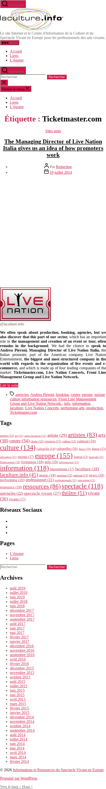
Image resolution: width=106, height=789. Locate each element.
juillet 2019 (18, 593)
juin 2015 (17, 690)
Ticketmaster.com (23, 412)
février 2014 (19, 761)
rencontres (86, 480)
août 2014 (17, 735)
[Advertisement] (53, 232)
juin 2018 (17, 606)
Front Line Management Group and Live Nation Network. (53, 401)
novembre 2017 (22, 615)
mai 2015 (17, 695)
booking (62, 395)
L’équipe (17, 60)
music (47, 475)
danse (99, 449)
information (81, 403)
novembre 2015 (22, 673)
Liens (14, 56)
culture (17, 447)
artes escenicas (35, 435)
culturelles (67, 449)
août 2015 (17, 681)
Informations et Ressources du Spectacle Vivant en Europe (58, 770)
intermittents (62, 469)
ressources (42, 486)
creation (52, 441)
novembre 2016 (22, 650)
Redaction (64, 167)
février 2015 (19, 708)
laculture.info (19, 474)
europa (26, 457)
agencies (22, 395)
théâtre (74, 493)
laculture (16, 408)
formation (32, 462)
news (96, 475)
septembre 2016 (22, 655)
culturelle (45, 449)
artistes (82, 434)
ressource (11, 487)
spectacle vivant (42, 493)
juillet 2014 (18, 739)
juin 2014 (17, 744)
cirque (37, 441)
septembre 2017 (22, 619)
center (75, 395)
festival (81, 457)
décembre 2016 (22, 646)
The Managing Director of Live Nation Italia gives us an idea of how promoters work (53, 148)
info (67, 403)
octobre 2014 (20, 726)
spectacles (11, 493)
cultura (69, 441)
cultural (86, 441)
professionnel (40, 480)
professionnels (66, 480)
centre (19, 440)
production (94, 408)
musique (64, 475)
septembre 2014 (22, 730)
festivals (96, 456)
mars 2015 (18, 704)
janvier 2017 (19, 641)
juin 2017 (17, 628)
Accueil (16, 51)
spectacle (82, 486)
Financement (10, 462)
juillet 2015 (18, 686)
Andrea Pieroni (42, 395)
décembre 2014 (22, 717)
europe (87, 395)
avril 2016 (18, 659)
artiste (57, 435)
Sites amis (53, 131)
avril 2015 (18, 699)
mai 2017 (17, 633)
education (8, 456)
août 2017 (17, 624)
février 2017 (19, 637)
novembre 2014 (22, 721)
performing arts (72, 408)
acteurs (7, 435)
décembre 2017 (22, 610)
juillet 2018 (18, 601)
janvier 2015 (19, 712)
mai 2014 (17, 748)
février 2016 (19, 664)
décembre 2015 (22, 668)
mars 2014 (18, 757)
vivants (17, 499)
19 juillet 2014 (61, 172)
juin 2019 (17, 597)
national (80, 475)
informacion (69, 462)
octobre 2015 (20, 677)
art (19, 435)
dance (85, 449)
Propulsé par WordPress (18, 778)
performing (12, 480)
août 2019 (17, 588)
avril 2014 (18, 752)
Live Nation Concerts (42, 408)
